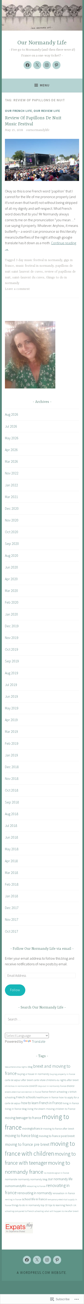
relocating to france (36, 1186)
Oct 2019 (11, 649)
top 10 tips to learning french (57, 1205)
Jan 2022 (11, 485)
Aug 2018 (11, 814)
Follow (15, 990)
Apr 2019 (11, 719)
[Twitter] (37, 65)
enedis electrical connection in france (23, 1091)
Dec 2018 (12, 767)
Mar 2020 (11, 590)
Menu (45, 85)
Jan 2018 (11, 896)
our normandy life (60, 1179)
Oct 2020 (11, 532)
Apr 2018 (11, 861)
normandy (24, 1179)
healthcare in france (47, 1097)
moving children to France (60, 1108)
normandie (11, 1179)
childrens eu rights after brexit (62, 1080)
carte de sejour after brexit (19, 1080)
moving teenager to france (23, 1118)
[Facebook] (27, 65)
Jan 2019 (11, 755)
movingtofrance (32, 1128)
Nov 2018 (11, 778)
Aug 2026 (11, 414)
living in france (70, 1103)
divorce (70, 1085)
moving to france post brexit (57, 1136)
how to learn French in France (41, 1103)
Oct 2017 (11, 931)
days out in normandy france (52, 1086)
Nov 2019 (11, 637)
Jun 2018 (11, 837)
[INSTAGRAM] (47, 1260)
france (45, 1091)
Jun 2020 (11, 567)
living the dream (36, 1108)
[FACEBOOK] (27, 1260)
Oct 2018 (11, 790)
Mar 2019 (11, 731)
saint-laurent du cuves (28, 277)
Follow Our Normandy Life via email (42, 949)
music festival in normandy (35, 266)
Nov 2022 (11, 473)
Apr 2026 (11, 449)
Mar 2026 (11, 461)
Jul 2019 (11, 684)
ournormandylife (38, 130)
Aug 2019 (11, 673)
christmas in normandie (16, 1086)
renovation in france (64, 1193)
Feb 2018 (11, 884)
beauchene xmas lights (16, 1066)
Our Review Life (47, 111)
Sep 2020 (12, 543)
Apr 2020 (11, 579)
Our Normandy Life (42, 43)
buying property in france (62, 1074)
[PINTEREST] (57, 1260)
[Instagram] (47, 65)
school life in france (34, 1199)
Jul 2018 (11, 825)
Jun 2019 (11, 696)
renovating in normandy (34, 1193)
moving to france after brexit (58, 1128)
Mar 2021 (11, 496)
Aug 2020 (11, 555)
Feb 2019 (11, 743)
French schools (26, 1097)
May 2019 (11, 708)
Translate (38, 1041)
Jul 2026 (11, 426)
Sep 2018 (12, 802)
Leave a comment (17, 289)
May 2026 (11, 438)
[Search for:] (42, 1019)
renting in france (13, 1199)
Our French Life (18, 111)
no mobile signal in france (56, 1172)
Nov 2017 (11, 919)
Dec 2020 (12, 508)
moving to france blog (21, 1135)
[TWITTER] (37, 1260)
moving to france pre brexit (27, 1144)
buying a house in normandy (33, 1074)
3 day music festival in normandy (39, 260)
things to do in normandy (26, 1205)
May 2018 (11, 849)
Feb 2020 (11, 602)
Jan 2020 (11, 614)
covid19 (33, 1085)
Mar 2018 (11, 872)
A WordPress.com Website (41, 1272)
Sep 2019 (12, 661)
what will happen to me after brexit (61, 1211)
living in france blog (16, 1108)
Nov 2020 (11, 520)
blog (30, 1066)
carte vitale (39, 1080)
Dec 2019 (12, 626)
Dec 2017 (12, 907)
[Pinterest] (56, 65)
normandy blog (38, 1179)
